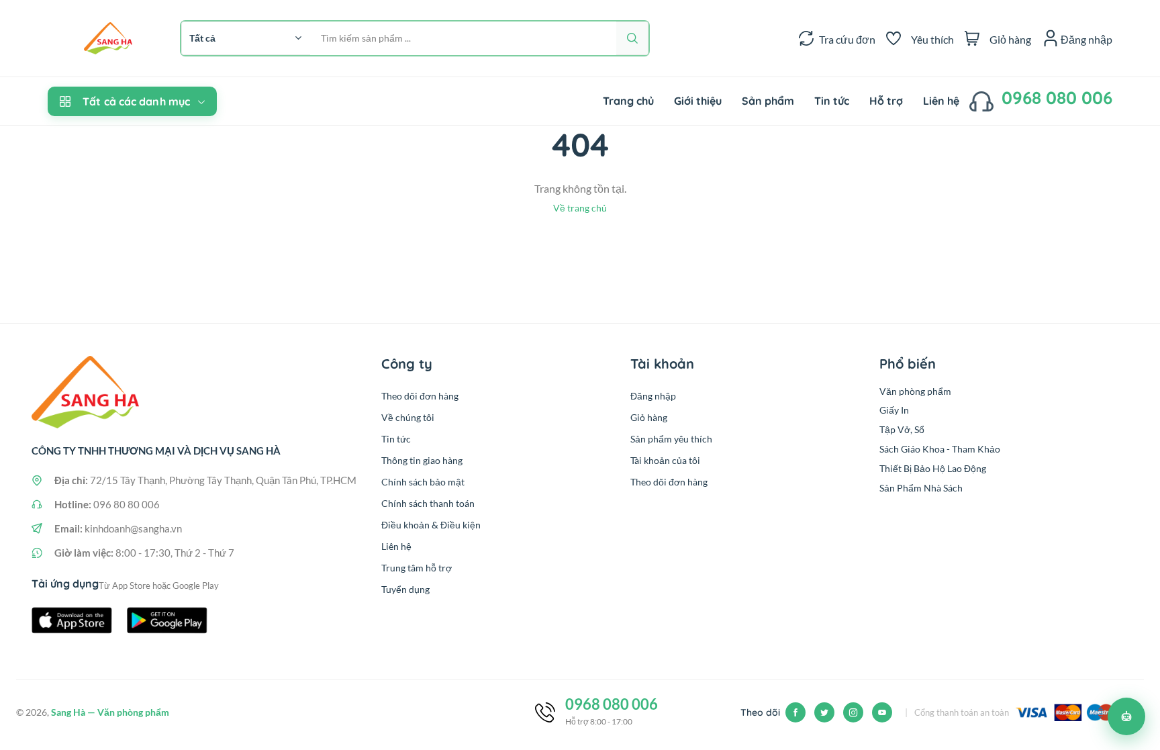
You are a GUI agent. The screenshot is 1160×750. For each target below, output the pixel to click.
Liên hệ (941, 100)
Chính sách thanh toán (428, 503)
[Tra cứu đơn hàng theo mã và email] (806, 38)
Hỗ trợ (886, 100)
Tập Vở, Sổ (901, 429)
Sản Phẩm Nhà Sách (921, 488)
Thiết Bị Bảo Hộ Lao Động (932, 468)
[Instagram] (853, 712)
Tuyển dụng (405, 589)
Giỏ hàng (648, 417)
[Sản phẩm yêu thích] (893, 38)
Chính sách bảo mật (423, 481)
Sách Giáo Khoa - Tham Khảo (939, 449)
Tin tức (831, 100)
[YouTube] (882, 712)
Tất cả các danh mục (136, 101)
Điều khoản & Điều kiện (431, 524)
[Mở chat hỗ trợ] (1126, 716)
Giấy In (894, 410)
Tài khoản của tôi (665, 460)
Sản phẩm (768, 100)
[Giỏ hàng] (972, 38)
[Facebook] (795, 712)
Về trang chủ (580, 208)
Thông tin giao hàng (422, 460)
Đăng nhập (653, 396)
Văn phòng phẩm (915, 391)
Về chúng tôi (407, 417)
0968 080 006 (1057, 98)
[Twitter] (824, 712)
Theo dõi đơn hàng (419, 396)
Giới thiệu (698, 100)
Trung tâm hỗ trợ (416, 567)
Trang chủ (628, 100)
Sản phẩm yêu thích (671, 438)
